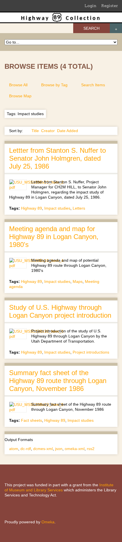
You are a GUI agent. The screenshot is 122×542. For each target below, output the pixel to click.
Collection (83, 18)
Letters (79, 208)
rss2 (90, 448)
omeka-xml (75, 448)
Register (109, 5)
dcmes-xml (43, 448)
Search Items (93, 85)
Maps (78, 281)
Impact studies (57, 208)
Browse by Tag (54, 85)
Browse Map (20, 96)
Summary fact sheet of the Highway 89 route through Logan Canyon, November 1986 (57, 380)
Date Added (67, 130)
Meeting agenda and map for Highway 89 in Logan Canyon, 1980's (53, 236)
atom (13, 448)
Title (35, 130)
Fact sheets (31, 420)
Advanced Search (116, 28)
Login (90, 5)
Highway (35, 18)
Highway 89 (31, 208)
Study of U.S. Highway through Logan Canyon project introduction (60, 311)
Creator (48, 130)
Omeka (47, 522)
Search (91, 28)
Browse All (18, 85)
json (58, 448)
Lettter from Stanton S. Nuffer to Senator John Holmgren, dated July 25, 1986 (57, 158)
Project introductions (91, 352)
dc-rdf (25, 448)
